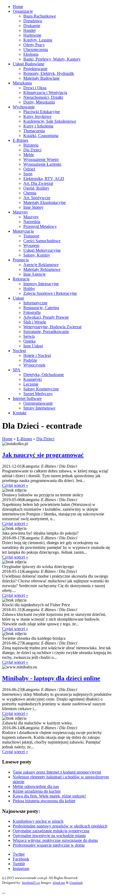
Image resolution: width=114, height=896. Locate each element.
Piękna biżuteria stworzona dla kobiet (44, 801)
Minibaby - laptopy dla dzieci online (51, 678)
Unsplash (76, 883)
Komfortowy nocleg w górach (38, 821)
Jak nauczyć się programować (43, 454)
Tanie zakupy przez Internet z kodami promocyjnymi (57, 772)
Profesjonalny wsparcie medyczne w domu (49, 845)
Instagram (21, 868)
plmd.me (59, 883)
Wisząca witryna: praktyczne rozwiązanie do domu (55, 840)
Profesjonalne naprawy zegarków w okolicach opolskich (60, 826)
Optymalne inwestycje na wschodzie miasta (49, 835)
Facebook (21, 859)
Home (7, 439)
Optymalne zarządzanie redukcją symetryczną (51, 831)
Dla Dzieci (45, 439)
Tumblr (19, 863)
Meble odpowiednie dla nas (36, 786)
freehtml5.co (31, 883)
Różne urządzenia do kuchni (36, 791)
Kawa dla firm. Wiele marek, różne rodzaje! (49, 796)
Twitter (19, 854)
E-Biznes (24, 439)
